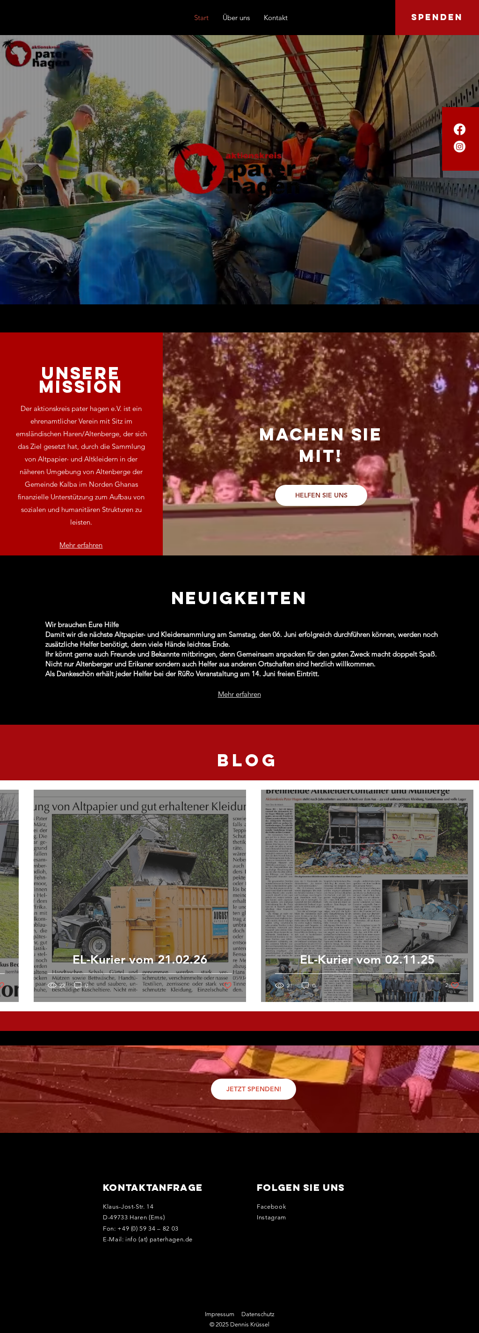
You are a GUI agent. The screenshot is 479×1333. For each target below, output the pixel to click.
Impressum (219, 1314)
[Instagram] (459, 146)
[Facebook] (459, 129)
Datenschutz (258, 1314)
